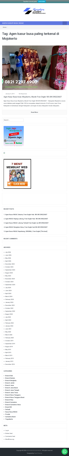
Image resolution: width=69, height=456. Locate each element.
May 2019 (8, 349)
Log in (7, 430)
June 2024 (8, 290)
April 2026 (8, 261)
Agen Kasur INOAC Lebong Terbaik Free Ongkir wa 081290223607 (26, 223)
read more (34, 112)
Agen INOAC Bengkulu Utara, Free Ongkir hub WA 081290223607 (26, 227)
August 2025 (9, 273)
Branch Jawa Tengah (12, 390)
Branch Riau (9, 400)
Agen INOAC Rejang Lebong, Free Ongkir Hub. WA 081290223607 (26, 219)
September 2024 (10, 284)
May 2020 (8, 332)
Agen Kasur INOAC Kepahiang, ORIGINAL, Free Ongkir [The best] (26, 231)
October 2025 (9, 267)
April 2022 (8, 320)
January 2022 (9, 326)
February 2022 (9, 323)
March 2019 (8, 355)
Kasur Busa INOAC (11, 412)
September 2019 (10, 343)
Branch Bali (9, 376)
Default (7, 409)
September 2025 (10, 270)
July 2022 (8, 317)
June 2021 (8, 329)
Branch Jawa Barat (11, 388)
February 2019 (9, 358)
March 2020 (8, 335)
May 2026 (8, 258)
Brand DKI (8, 407)
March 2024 (8, 296)
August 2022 (9, 314)
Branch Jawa (9, 385)
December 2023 (10, 305)
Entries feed (8, 433)
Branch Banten (10, 378)
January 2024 (9, 302)
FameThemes (38, 453)
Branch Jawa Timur (11, 392)
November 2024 (10, 279)
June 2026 (8, 255)
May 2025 (8, 276)
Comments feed (10, 436)
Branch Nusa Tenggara (12, 395)
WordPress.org (9, 439)
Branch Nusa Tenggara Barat (14, 397)
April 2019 (8, 352)
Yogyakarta (9, 419)
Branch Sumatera (11, 402)
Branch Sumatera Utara (13, 405)
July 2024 (8, 287)
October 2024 (9, 282)
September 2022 (10, 311)
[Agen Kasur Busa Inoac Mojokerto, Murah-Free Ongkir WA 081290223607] (34, 67)
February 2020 (9, 338)
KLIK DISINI (42, 1)
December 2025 (10, 264)
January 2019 (9, 361)
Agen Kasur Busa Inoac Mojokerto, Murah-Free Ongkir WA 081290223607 (33, 97)
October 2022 (9, 308)
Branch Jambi (9, 383)
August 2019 (9, 346)
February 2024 (9, 299)
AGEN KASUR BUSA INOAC (13, 23)
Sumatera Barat (10, 417)
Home (4, 27)
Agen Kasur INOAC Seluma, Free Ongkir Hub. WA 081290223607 (26, 214)
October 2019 (9, 341)
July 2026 (8, 252)
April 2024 (8, 293)
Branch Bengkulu (10, 380)
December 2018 (10, 364)
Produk (7, 414)
